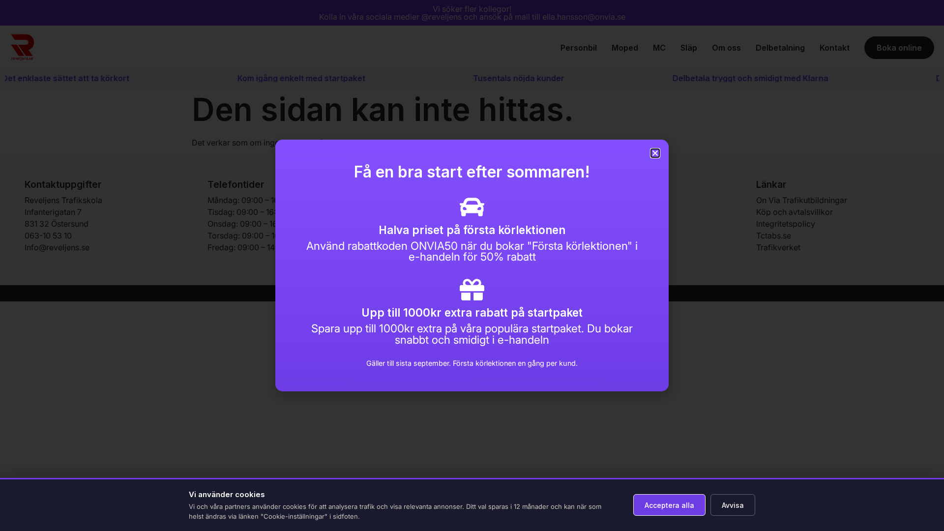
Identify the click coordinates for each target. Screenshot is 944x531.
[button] (655, 153)
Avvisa (733, 505)
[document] (472, 265)
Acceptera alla (669, 505)
